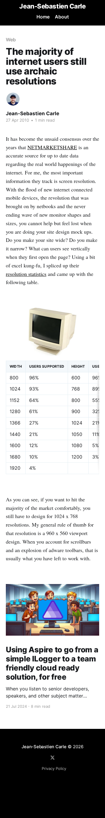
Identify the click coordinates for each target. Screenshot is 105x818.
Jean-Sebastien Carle (52, 6)
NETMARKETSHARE (52, 147)
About (62, 17)
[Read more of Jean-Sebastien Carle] (13, 99)
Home (43, 17)
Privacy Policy (54, 768)
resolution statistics (26, 273)
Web (11, 40)
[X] (52, 757)
